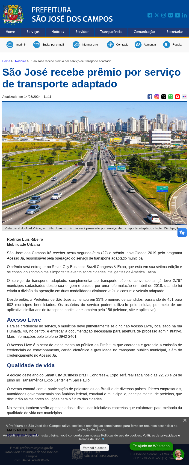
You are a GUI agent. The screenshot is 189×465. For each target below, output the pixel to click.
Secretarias (175, 32)
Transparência (111, 32)
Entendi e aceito (94, 448)
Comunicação (144, 32)
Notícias (57, 32)
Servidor (82, 32)
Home (10, 32)
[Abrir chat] (178, 454)
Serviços (33, 32)
